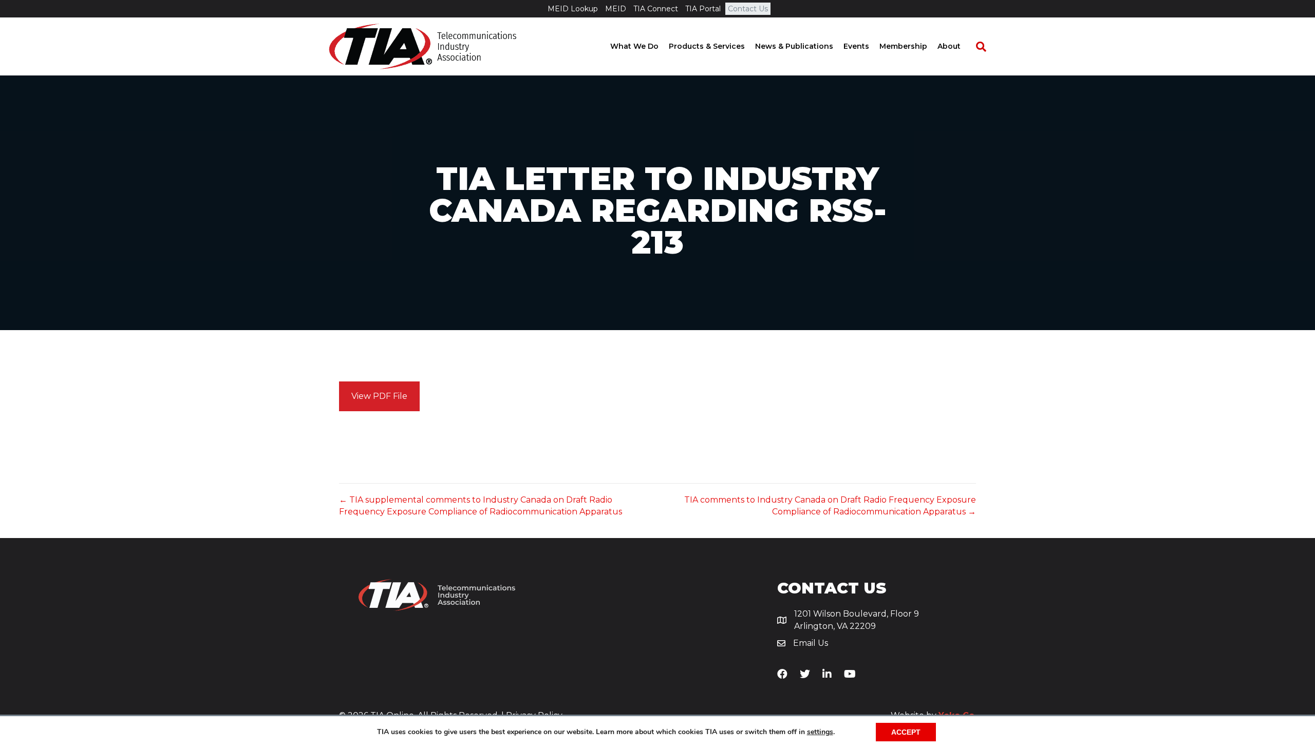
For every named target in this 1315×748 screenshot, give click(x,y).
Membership (903, 46)
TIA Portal (703, 8)
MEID (615, 8)
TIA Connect (655, 8)
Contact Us (748, 8)
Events (856, 46)
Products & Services (707, 46)
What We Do (634, 46)
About (949, 46)
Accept (905, 732)
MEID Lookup (573, 8)
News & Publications (794, 46)
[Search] (976, 47)
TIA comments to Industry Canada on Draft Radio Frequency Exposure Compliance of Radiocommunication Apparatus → (830, 505)
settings (820, 732)
